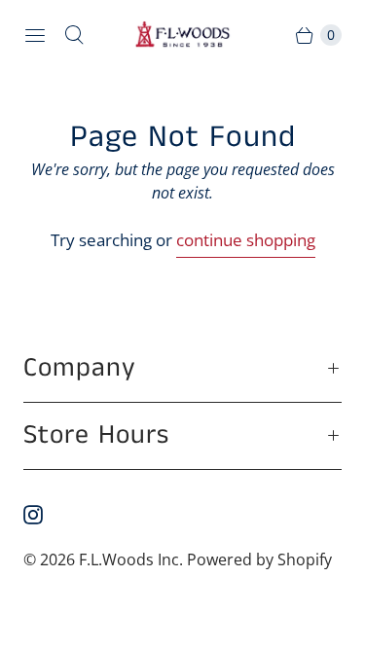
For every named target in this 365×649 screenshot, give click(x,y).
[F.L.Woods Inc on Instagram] (44, 514)
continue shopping (245, 240)
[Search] (74, 35)
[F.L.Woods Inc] (183, 35)
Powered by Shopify (259, 559)
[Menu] (35, 35)
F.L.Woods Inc (129, 559)
